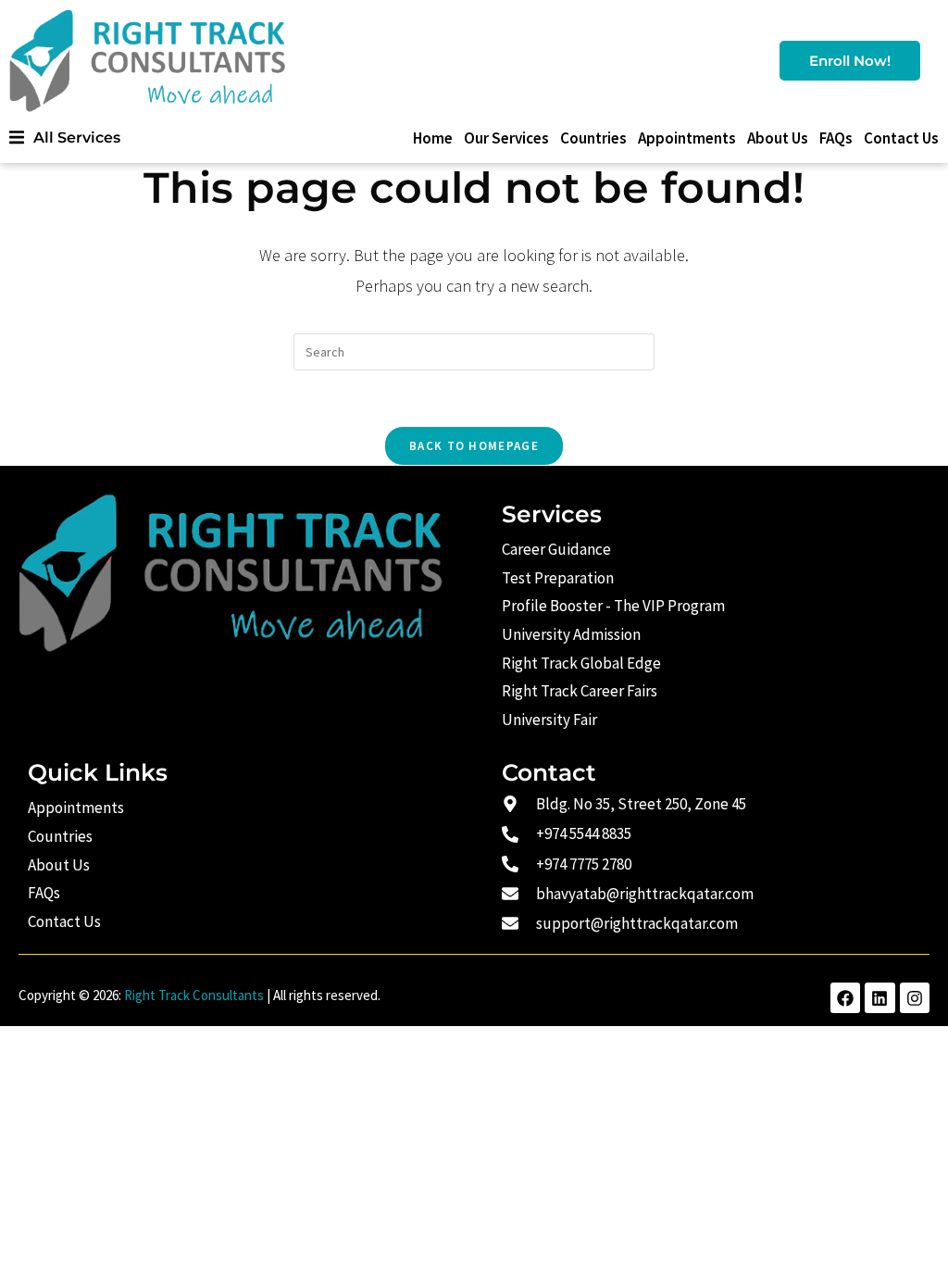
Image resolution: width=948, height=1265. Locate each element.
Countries (593, 138)
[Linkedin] (879, 997)
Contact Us (901, 138)
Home (433, 138)
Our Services (506, 138)
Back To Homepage (474, 446)
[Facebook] (845, 997)
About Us (777, 138)
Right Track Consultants (194, 995)
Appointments (687, 138)
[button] (64, 137)
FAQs (836, 138)
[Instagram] (914, 997)
